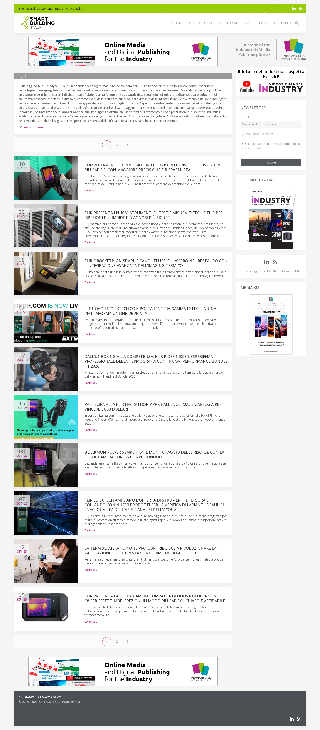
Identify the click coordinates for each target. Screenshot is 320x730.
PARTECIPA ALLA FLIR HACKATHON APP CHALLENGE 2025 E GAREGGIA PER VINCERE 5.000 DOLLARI (153, 407)
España (59, 8)
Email (245, 117)
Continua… (91, 190)
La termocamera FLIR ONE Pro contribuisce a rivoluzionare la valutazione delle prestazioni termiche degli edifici (150, 550)
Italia (79, 8)
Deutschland (44, 8)
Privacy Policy (49, 697)
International (27, 8)
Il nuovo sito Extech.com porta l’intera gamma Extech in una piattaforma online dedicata (150, 311)
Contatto (282, 23)
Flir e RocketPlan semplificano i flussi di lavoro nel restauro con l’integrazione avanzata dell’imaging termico (155, 263)
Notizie (178, 23)
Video (250, 23)
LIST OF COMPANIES (33, 706)
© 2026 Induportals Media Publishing (49, 702)
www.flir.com (33, 127)
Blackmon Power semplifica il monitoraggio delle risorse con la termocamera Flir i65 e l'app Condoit (154, 455)
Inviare (271, 162)
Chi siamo (26, 697)
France (70, 8)
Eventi (264, 23)
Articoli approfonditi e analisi (215, 23)
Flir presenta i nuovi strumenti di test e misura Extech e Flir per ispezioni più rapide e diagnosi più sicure (153, 215)
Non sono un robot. (259, 134)
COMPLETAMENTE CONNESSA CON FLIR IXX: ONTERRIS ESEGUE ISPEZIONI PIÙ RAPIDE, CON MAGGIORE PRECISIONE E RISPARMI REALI (152, 167)
